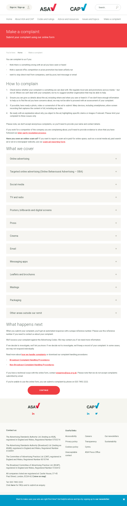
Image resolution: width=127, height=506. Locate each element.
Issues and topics (90, 19)
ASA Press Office (92, 452)
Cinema (14, 235)
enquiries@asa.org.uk (66, 373)
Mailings (14, 287)
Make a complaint (112, 19)
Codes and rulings (45, 19)
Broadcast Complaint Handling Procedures (30, 360)
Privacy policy (71, 441)
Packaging (15, 300)
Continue (43, 390)
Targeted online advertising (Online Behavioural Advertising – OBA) (46, 171)
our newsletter (102, 499)
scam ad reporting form (54, 142)
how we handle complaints (33, 354)
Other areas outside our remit (26, 312)
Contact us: (11, 430)
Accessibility (71, 436)
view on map (39, 476)
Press (13, 222)
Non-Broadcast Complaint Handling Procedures (32, 365)
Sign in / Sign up (17, 7)
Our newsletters (112, 436)
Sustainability (110, 441)
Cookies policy (71, 447)
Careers (88, 436)
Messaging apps (19, 261)
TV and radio (17, 197)
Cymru (88, 447)
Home (9, 19)
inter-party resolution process (32, 133)
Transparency (91, 441)
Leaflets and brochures (22, 274)
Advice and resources (68, 19)
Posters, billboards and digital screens (31, 210)
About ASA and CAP (24, 19)
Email (13, 248)
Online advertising (19, 158)
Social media (17, 184)
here (13, 485)
